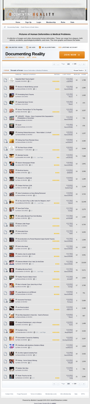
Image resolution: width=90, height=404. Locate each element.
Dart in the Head (22, 246)
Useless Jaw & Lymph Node (26, 254)
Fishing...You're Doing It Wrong (27, 360)
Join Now (70, 55)
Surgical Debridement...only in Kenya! (29, 322)
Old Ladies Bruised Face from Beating (29, 216)
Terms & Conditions (36, 394)
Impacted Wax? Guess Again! (25, 79)
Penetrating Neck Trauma (25, 94)
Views (83, 74)
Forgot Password (22, 394)
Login (39, 22)
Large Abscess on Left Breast (26, 292)
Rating (57, 74)
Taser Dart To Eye (23, 208)
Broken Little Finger (23, 224)
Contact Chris (9, 394)
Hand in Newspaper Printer (26, 163)
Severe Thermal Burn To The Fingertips (29, 109)
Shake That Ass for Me (24, 376)
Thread (18, 74)
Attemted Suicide (22, 155)
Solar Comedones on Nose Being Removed (31, 193)
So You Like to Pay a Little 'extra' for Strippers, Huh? (33, 201)
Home (18, 22)
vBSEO (54, 403)
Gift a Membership (65, 394)
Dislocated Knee (22, 231)
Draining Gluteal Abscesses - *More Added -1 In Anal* (34, 132)
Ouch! (19, 125)
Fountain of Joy (22, 330)
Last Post (67, 74)
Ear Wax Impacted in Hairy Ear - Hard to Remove (33, 315)
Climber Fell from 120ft (24, 185)
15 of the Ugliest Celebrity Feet (27, 353)
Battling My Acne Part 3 (24, 269)
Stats (72, 22)
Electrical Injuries (22, 170)
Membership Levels (51, 394)
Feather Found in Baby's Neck (27, 277)
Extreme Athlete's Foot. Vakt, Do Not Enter (30, 261)
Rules (63, 22)
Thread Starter (29, 74)
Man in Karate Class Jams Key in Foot (29, 284)
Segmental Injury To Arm (25, 102)
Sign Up (28, 22)
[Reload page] (4, 27)
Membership (51, 22)
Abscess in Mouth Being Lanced (27, 87)
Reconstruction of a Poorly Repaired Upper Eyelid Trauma (35, 239)
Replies (77, 74)
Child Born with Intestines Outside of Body (30, 345)
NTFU (83, 394)
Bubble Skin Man (22, 368)
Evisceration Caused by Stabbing (28, 337)
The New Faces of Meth (24, 147)
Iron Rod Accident (23, 307)
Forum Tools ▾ (79, 70)
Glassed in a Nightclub (24, 178)
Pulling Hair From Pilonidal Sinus (28, 140)
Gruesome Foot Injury (24, 300)
